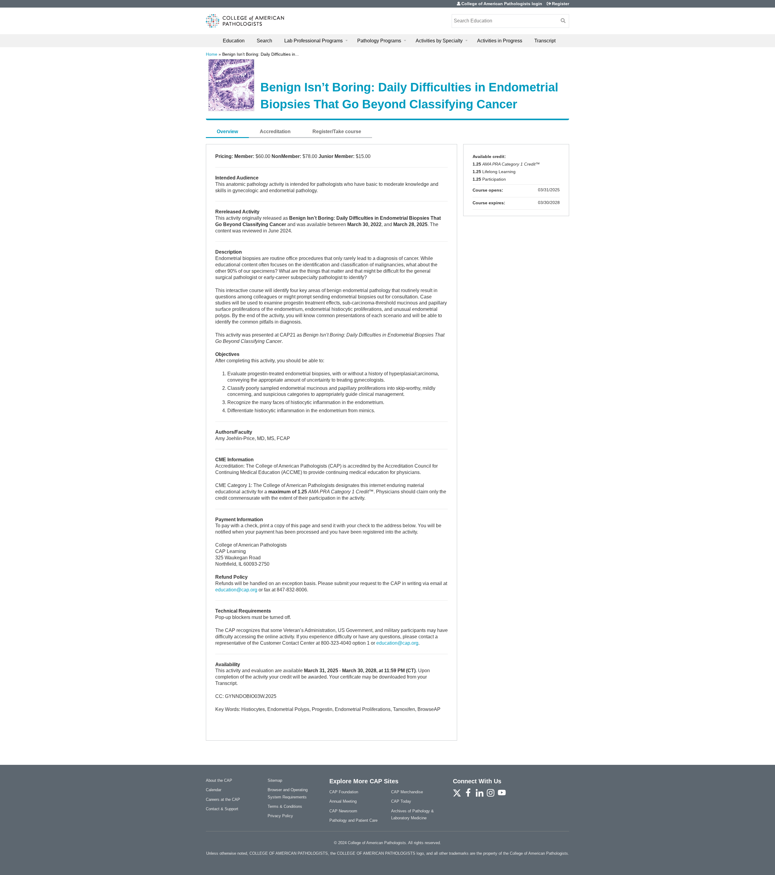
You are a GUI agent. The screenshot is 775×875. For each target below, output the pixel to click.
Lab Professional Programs (313, 40)
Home (211, 54)
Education (234, 40)
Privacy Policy (280, 816)
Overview (227, 131)
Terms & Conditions (285, 806)
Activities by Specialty (439, 40)
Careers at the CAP (223, 799)
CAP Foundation (343, 792)
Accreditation (275, 131)
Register (560, 4)
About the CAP (219, 780)
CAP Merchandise (407, 792)
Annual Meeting (343, 801)
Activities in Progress (499, 40)
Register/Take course (336, 131)
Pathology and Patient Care (353, 820)
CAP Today (401, 801)
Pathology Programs (379, 40)
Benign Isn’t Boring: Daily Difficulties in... (260, 54)
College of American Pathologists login (501, 4)
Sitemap (275, 780)
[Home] (245, 21)
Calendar (213, 790)
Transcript (545, 40)
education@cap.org (236, 589)
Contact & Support (222, 809)
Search (264, 40)
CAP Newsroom (343, 811)
